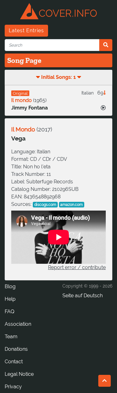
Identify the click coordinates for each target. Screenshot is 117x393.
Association (18, 324)
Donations (16, 349)
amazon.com (71, 204)
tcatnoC (14, 362)
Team (11, 336)
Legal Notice (19, 374)
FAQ (9, 311)
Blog (10, 286)
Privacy (13, 387)
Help (10, 299)
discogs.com (45, 204)
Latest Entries (26, 30)
